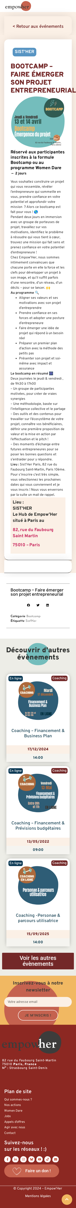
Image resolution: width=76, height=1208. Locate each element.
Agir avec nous (14, 1128)
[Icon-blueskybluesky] (31, 1159)
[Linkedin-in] (15, 1159)
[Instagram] (23, 1159)
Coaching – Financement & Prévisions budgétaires (38, 826)
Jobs (7, 1116)
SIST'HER (24, 52)
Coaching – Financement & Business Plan (38, 733)
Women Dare (13, 1111)
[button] (28, 605)
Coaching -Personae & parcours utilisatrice (38, 918)
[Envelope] (55, 1159)
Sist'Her (31, 621)
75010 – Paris (26, 545)
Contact (10, 1133)
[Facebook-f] (7, 1159)
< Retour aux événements (38, 26)
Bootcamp (33, 616)
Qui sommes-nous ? (18, 1100)
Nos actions (12, 1105)
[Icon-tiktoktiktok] (47, 1159)
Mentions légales (38, 1196)
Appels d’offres (14, 1122)
